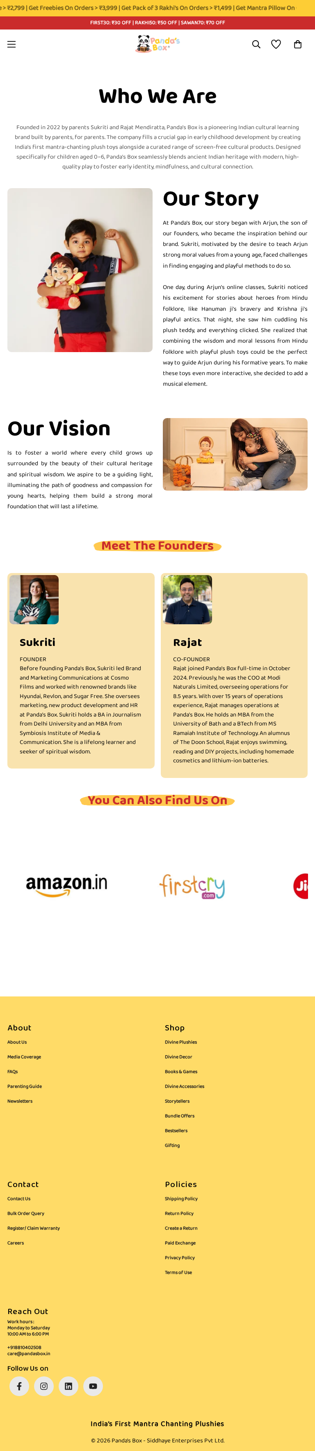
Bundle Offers (179, 1116)
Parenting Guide (24, 1086)
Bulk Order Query (25, 1213)
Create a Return (181, 1228)
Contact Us (18, 1199)
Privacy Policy (180, 1258)
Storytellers (177, 1101)
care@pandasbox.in (28, 1354)
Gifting (172, 1145)
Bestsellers (176, 1131)
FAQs (12, 1072)
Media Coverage (24, 1057)
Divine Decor (178, 1057)
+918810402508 (24, 1347)
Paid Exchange (180, 1243)
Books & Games (181, 1072)
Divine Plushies (181, 1042)
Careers (15, 1243)
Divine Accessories (184, 1086)
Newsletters (19, 1101)
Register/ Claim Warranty (33, 1228)
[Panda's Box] (157, 44)
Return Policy (179, 1213)
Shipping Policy (181, 1199)
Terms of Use (178, 1272)
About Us (17, 1042)
